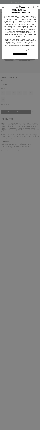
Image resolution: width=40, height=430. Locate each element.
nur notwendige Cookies (25, 50)
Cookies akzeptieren (20, 54)
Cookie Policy (11, 50)
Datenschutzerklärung (28, 31)
